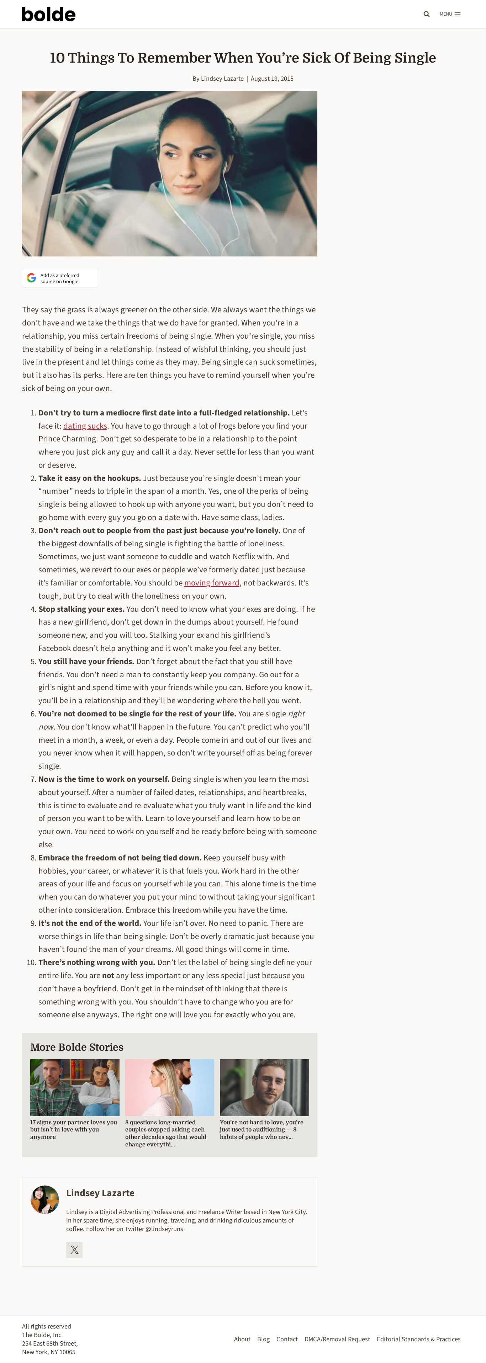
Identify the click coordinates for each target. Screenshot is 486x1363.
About (242, 1339)
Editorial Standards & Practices (419, 1339)
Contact (287, 1339)
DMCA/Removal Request (337, 1339)
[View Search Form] (426, 14)
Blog (263, 1339)
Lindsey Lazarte (222, 78)
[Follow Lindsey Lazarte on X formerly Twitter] (74, 1250)
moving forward (211, 583)
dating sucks (85, 426)
